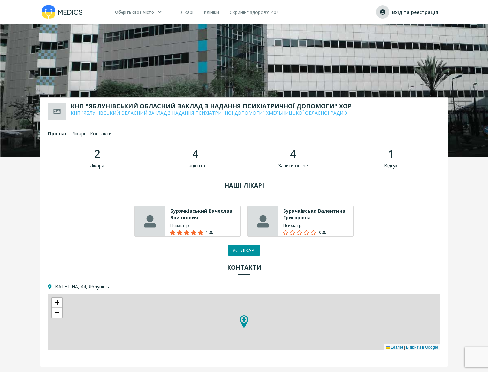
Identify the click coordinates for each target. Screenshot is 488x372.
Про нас (57, 133)
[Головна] (62, 12)
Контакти (101, 133)
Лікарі (78, 133)
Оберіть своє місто (134, 12)
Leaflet (396, 347)
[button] (244, 321)
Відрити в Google (422, 347)
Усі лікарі (244, 250)
